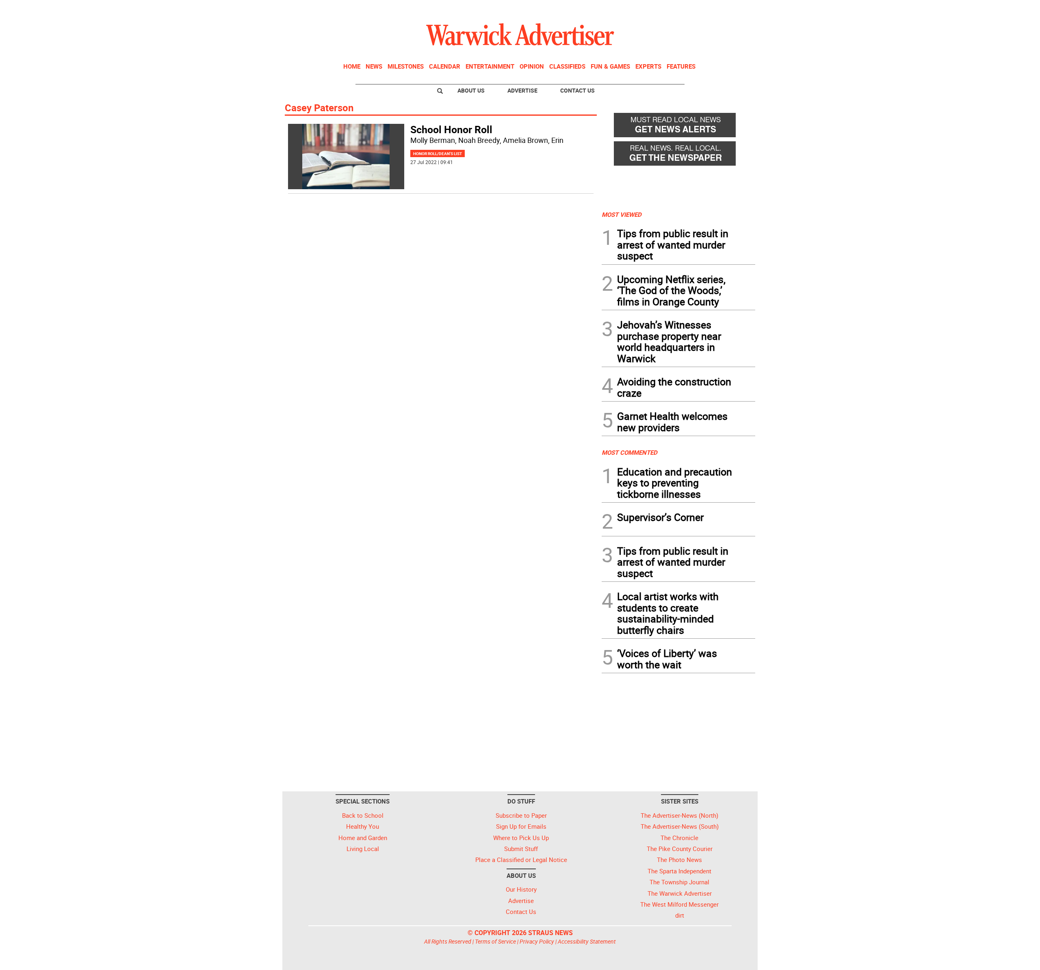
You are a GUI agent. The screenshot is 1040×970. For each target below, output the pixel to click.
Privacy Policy (537, 941)
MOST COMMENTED (629, 452)
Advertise (522, 90)
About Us (471, 90)
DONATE (735, 9)
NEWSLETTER (689, 9)
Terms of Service (495, 941)
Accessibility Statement (587, 941)
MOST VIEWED (621, 214)
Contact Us (577, 90)
